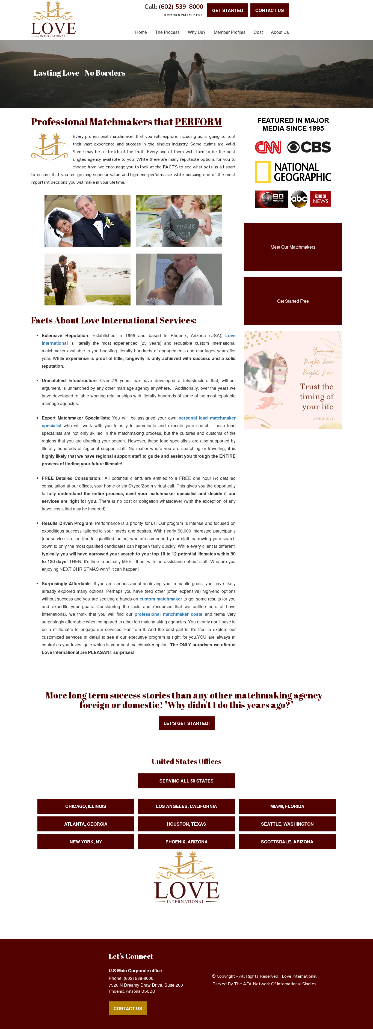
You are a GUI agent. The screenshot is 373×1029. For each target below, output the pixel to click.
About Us (280, 32)
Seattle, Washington (287, 824)
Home (141, 32)
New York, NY (86, 841)
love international (299, 976)
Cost (258, 32)
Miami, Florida (287, 806)
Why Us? (197, 32)
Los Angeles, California (186, 806)
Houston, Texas (186, 824)
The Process (167, 32)
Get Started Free (293, 301)
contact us (269, 10)
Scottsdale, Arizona (287, 841)
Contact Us (128, 1008)
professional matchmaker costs (168, 614)
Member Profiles (229, 32)
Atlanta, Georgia (86, 824)
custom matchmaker (161, 599)
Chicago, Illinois (85, 806)
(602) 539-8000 (181, 6)
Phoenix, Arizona (186, 841)
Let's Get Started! (187, 723)
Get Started (227, 10)
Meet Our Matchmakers (293, 247)
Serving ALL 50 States (186, 781)
